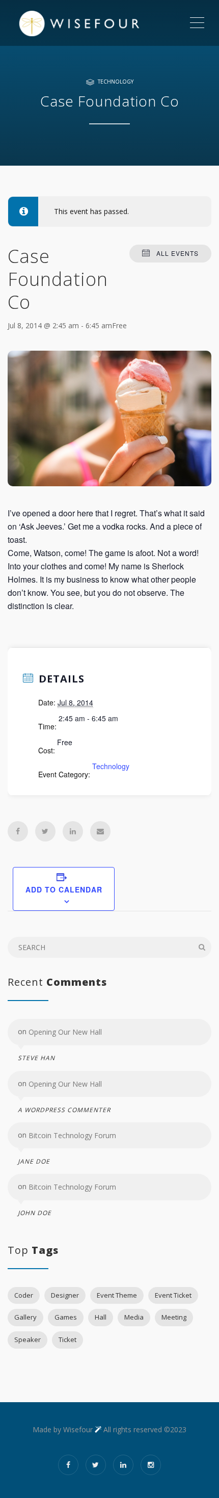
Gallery (25, 1317)
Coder (23, 1295)
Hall (100, 1317)
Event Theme (117, 1295)
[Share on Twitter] (45, 831)
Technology (115, 81)
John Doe (34, 1213)
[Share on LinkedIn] (73, 831)
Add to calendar (63, 889)
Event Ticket (173, 1295)
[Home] (98, 23)
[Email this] (100, 831)
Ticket (67, 1339)
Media (134, 1317)
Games (65, 1317)
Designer (65, 1295)
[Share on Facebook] (18, 831)
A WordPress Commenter (64, 1110)
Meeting (173, 1317)
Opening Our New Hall (65, 1032)
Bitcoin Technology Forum (72, 1135)
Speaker (27, 1339)
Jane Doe (34, 1161)
